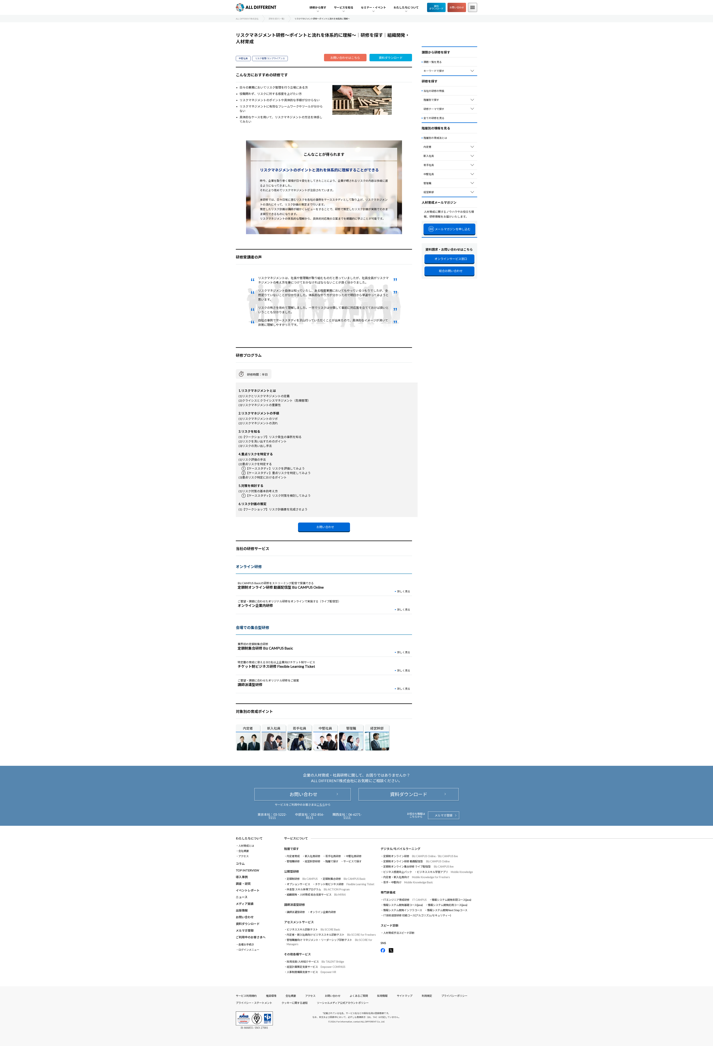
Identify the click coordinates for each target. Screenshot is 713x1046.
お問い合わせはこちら (345, 57)
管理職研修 (293, 861)
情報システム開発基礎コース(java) (403, 905)
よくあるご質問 (359, 995)
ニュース (242, 897)
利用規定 (427, 995)
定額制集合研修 (344, 878)
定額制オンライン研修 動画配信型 (416, 861)
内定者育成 (293, 856)
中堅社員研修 (354, 856)
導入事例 (242, 877)
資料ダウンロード (436, 7)
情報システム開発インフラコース (402, 910)
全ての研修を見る (434, 118)
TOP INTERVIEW (247, 870)
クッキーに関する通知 (294, 1002)
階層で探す (331, 861)
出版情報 (242, 910)
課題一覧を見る (433, 62)
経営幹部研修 (312, 861)
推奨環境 (271, 995)
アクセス (243, 856)
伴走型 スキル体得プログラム (318, 889)
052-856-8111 (315, 816)
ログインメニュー (248, 949)
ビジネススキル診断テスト (313, 929)
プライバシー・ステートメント (254, 1002)
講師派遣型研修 (296, 912)
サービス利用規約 (246, 995)
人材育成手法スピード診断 (398, 932)
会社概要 (243, 851)
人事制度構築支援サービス (311, 972)
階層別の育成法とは (435, 137)
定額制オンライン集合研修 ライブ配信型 (418, 866)
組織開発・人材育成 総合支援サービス (316, 894)
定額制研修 (302, 878)
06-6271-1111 (352, 816)
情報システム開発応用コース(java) (447, 905)
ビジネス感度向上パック (397, 871)
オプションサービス (298, 884)
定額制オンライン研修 (420, 856)
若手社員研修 (333, 856)
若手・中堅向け (408, 882)
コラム (240, 863)
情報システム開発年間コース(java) (451, 899)
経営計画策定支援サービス (316, 966)
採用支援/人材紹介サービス (315, 961)
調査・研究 (243, 883)
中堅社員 (243, 58)
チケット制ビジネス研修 (344, 884)
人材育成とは (246, 845)
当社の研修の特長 (434, 90)
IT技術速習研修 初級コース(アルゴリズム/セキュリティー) (417, 915)
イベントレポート (248, 890)
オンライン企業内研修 (323, 912)
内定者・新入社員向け (416, 877)
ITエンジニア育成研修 (405, 899)
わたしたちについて (249, 838)
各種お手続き (246, 944)
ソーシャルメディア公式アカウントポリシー (343, 1002)
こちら (321, 804)
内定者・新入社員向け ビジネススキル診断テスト (331, 934)
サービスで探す (352, 861)
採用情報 (382, 995)
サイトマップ (404, 995)
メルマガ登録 (443, 815)
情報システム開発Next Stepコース (447, 910)
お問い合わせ (457, 7)
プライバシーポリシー (454, 995)
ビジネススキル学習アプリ (445, 871)
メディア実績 (244, 903)
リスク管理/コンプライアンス (270, 58)
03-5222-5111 (277, 816)
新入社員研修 (312, 856)
